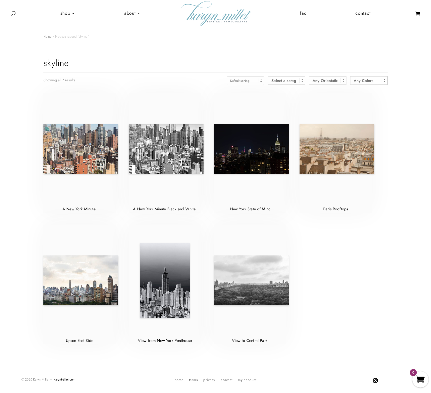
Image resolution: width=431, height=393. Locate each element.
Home (47, 36)
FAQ (303, 13)
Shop (65, 13)
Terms (193, 380)
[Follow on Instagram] (375, 380)
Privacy (209, 380)
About (130, 13)
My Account (247, 380)
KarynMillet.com (64, 379)
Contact (362, 13)
